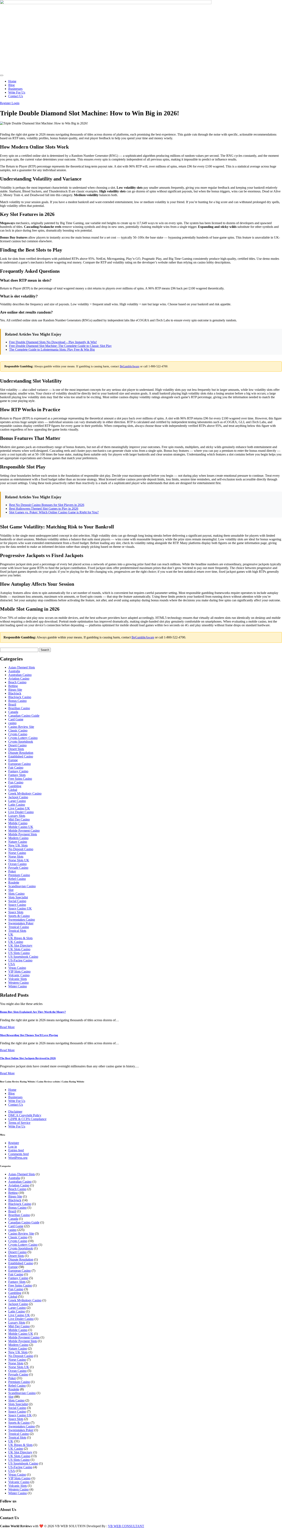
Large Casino (17, 801)
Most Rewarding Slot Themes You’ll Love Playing (29, 1035)
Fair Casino (15, 767)
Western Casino (18, 982)
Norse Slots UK (18, 860)
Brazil (12, 704)
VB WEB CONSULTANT (126, 1526)
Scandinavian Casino (22, 886)
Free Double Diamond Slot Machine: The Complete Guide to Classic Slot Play (60, 346)
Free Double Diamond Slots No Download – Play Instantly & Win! (53, 342)
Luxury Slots (16, 815)
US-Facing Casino (20, 960)
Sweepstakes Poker (20, 923)
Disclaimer (15, 1111)
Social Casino (17, 901)
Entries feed (16, 1150)
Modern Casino (18, 838)
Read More (7, 1027)
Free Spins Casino (20, 778)
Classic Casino (17, 730)
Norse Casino (17, 853)
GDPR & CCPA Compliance (27, 1119)
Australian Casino (20, 675)
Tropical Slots (17, 930)
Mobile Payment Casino (24, 830)
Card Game (15, 719)
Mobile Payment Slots (22, 834)
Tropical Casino (18, 927)
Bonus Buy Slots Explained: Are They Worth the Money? (33, 1011)
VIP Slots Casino (19, 971)
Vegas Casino (17, 967)
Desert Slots (16, 749)
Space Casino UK (20, 908)
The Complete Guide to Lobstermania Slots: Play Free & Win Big (52, 349)
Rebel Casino (17, 879)
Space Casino (17, 904)
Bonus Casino (17, 701)
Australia (14, 671)
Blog (11, 85)
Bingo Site (15, 689)
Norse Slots (15, 856)
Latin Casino (16, 804)
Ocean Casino (17, 864)
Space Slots (15, 912)
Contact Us (15, 96)
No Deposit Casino (20, 849)
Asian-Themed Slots (21, 667)
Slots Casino (16, 893)
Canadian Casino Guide (23, 715)
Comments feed (18, 1154)
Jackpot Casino (18, 797)
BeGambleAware (129, 366)
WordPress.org (17, 1157)
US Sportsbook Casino (23, 956)
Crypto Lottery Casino (23, 738)
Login (15, 103)
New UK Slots (18, 845)
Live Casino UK (19, 808)
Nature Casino (17, 841)
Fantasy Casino (18, 771)
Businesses (15, 88)
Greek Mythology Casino (24, 793)
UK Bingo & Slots (20, 938)
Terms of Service (19, 1122)
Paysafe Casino (18, 867)
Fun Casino (15, 782)
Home (12, 81)
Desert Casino (17, 745)
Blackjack (14, 693)
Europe (13, 760)
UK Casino (15, 942)
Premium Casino (19, 875)
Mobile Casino (17, 823)
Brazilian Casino (19, 708)
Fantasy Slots (17, 775)
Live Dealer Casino (21, 812)
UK (10, 934)
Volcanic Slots (17, 979)
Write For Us (16, 92)
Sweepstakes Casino (21, 919)
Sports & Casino (19, 916)
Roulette (13, 882)
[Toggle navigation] (1, 75)
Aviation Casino (18, 678)
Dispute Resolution (20, 752)
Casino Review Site (21, 726)
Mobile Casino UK (20, 827)
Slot (10, 890)
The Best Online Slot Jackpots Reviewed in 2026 (28, 1058)
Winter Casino (17, 986)
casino (12, 723)
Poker (12, 871)
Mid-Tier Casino (19, 819)
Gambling (14, 786)
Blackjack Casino (19, 697)
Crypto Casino (17, 734)
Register (6, 103)
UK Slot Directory (20, 945)
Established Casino (20, 756)
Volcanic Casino (19, 975)
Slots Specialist (18, 897)
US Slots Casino (19, 953)
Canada (13, 712)
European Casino (19, 764)
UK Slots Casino (19, 949)
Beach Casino (17, 682)
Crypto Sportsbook (20, 741)
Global (12, 790)
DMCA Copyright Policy (24, 1115)
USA (11, 964)
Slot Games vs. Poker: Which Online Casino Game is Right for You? (54, 512)
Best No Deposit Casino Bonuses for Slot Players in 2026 (46, 505)
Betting (13, 686)
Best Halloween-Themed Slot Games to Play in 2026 (43, 508)
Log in (12, 1146)
